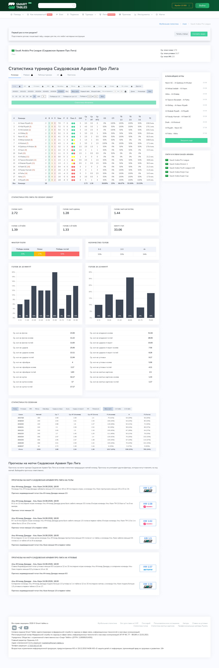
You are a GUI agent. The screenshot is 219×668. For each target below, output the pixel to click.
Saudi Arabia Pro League (179, 160)
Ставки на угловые (199, 623)
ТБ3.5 (139, 118)
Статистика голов (141, 626)
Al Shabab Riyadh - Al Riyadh (177, 111)
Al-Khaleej (22, 157)
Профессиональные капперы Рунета (192, 626)
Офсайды (60, 86)
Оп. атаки (125, 86)
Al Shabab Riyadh (24, 163)
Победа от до (87, 96)
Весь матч (75, 91)
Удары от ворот (78, 409)
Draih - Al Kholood (172, 122)
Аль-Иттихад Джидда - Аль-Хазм (27, 486)
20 (23, 96)
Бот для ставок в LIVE (129, 623)
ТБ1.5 (121, 118)
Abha (20, 177)
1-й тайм (118, 409)
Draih (20, 153)
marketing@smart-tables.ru (53, 643)
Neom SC (21, 137)
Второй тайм (95, 91)
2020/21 (15, 91)
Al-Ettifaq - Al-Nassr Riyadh (176, 105)
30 (27, 96)
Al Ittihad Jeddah (24, 140)
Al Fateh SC (22, 167)
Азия (184, 24)
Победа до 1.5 (55, 96)
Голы (14, 86)
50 (34, 96)
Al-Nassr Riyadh (24, 123)
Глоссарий (146, 623)
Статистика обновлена (84, 102)
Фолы (73, 86)
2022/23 (30, 91)
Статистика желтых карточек (163, 626)
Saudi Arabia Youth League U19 (182, 168)
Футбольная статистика (168, 24)
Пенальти (95, 409)
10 (16, 96)
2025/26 (53, 91)
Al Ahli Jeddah (23, 130)
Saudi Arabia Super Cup (179, 176)
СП (113, 118)
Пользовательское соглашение (166, 623)
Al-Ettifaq (21, 133)
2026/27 (61, 91)
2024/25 (46, 91)
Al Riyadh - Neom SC (173, 128)
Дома (133, 91)
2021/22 (23, 91)
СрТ (86, 118)
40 (31, 96)
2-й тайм (127, 409)
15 (20, 96)
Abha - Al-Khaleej (172, 94)
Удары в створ (57, 409)
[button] (189, 5)
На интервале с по (111, 91)
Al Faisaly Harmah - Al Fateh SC (178, 116)
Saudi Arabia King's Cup (179, 172)
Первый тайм (84, 91)
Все (67, 91)
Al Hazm (21, 150)
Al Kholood (22, 143)
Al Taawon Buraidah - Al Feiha (177, 100)
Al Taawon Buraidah (25, 160)
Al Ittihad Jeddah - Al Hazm (176, 88)
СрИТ (91, 118)
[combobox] (57, 5)
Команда (21, 118)
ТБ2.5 (130, 118)
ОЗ (105, 118)
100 (38, 96)
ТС (150, 118)
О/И (80, 118)
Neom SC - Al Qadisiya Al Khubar (178, 83)
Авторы (186, 623)
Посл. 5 (73, 118)
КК (88, 409)
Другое (138, 86)
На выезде (141, 91)
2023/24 (38, 91)
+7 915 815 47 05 (35, 645)
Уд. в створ (87, 86)
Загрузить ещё (186, 140)
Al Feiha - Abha (171, 133)
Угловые (36, 86)
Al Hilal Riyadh (23, 127)
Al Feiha (21, 173)
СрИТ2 (97, 118)
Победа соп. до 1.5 (70, 96)
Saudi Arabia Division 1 (179, 164)
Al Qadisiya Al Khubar (26, 147)
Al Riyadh (21, 180)
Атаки (112, 86)
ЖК (48, 86)
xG (25, 86)
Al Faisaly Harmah (24, 170)
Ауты (100, 86)
